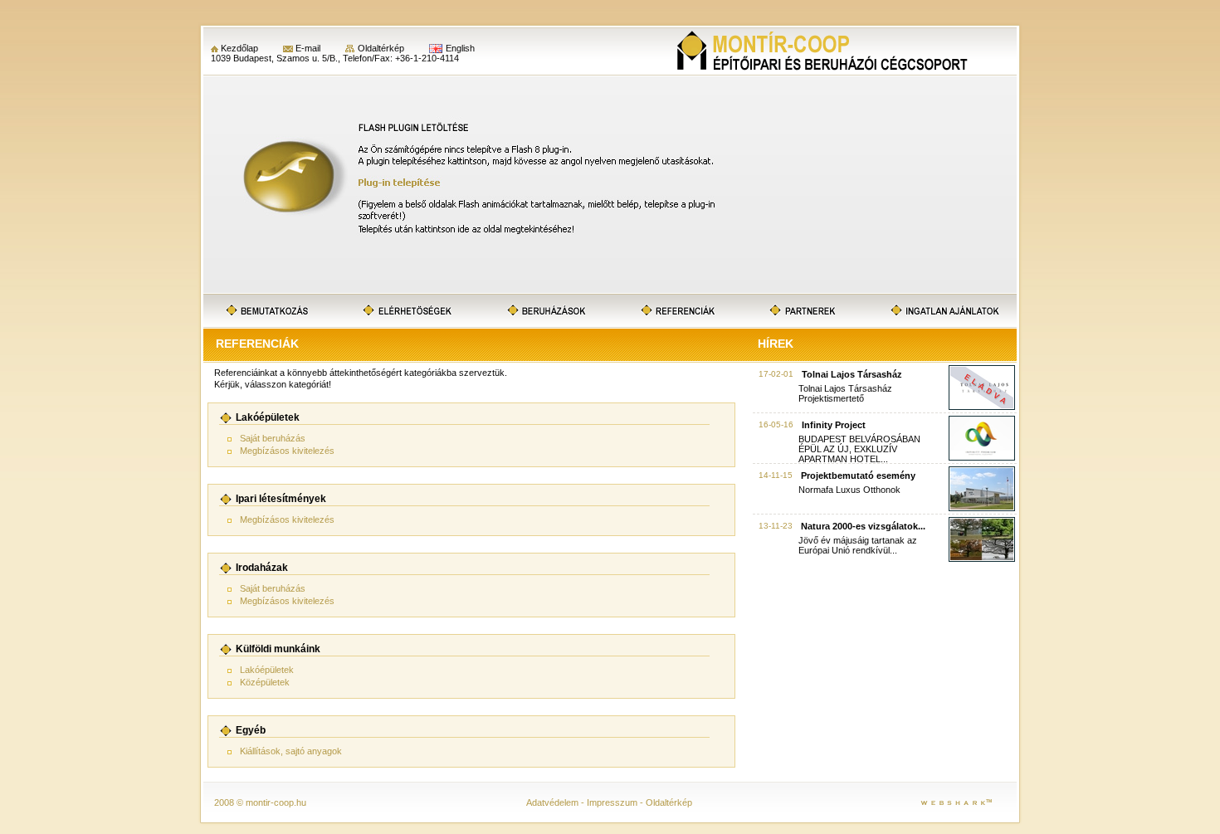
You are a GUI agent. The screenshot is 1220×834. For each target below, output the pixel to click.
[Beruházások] (547, 311)
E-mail (307, 48)
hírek (775, 343)
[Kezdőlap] (823, 51)
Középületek (265, 682)
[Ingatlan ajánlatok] (943, 311)
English (460, 48)
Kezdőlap (239, 48)
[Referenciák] (679, 311)
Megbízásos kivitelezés (287, 451)
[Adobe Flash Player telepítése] (610, 290)
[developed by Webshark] (956, 802)
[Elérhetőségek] (407, 311)
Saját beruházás (272, 438)
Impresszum (612, 802)
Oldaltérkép (381, 48)
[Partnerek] (802, 311)
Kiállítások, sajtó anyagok (291, 751)
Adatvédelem (552, 802)
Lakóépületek (267, 670)
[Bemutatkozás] (267, 311)
